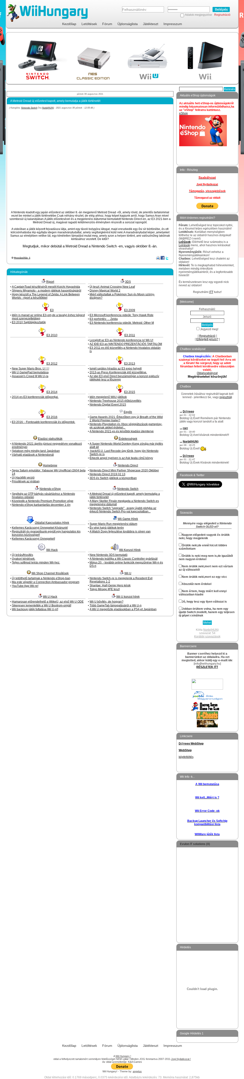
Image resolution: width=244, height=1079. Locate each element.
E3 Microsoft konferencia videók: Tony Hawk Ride (121, 315)
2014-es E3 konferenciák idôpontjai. (35, 397)
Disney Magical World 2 (105, 290)
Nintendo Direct (128, 465)
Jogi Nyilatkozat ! (181, 1059)
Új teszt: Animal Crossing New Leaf (112, 286)
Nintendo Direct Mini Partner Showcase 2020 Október (124, 470)
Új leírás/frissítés (22, 555)
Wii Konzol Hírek (130, 550)
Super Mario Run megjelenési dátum (113, 524)
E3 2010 (51, 335)
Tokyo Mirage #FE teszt (105, 589)
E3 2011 (129, 335)
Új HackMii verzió (23, 477)
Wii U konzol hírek (128, 596)
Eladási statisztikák (50, 438)
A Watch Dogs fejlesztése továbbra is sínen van (120, 531)
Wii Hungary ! (123, 1056)
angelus (137, 1071)
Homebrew (50, 465)
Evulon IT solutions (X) (195, 844)
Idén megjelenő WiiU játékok (108, 397)
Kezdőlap (69, 24)
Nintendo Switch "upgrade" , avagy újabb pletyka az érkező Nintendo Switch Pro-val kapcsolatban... (123, 509)
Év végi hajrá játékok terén (107, 527)
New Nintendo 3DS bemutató (108, 555)
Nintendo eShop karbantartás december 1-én (41, 504)
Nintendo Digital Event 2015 (108, 404)
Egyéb (128, 412)
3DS (128, 281)
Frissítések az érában (26, 481)
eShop (183, 113)
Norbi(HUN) (48, 108)
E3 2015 (129, 392)
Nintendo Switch (29, 108)
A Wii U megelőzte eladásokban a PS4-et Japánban (123, 609)
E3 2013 (129, 363)
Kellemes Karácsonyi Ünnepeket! (33, 538)
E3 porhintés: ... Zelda (104, 319)
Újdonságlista (127, 24)
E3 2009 (129, 310)
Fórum (107, 24)
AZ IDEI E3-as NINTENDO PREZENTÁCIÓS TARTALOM (126, 344)
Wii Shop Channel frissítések (50, 573)
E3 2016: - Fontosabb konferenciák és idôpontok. (43, 422)
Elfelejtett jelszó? (207, 339)
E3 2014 (51, 392)
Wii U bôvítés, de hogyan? (106, 601)
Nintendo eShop (50, 488)
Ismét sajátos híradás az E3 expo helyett (116, 368)
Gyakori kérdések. (23, 558)
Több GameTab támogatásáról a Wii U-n (116, 605)
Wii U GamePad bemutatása (30, 372)
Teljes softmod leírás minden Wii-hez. (36, 562)
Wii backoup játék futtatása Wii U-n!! (35, 609)
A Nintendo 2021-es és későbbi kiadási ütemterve (122, 431)
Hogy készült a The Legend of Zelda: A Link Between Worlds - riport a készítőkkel (46, 296)
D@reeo (188, 411)
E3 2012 (51, 363)
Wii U (127, 573)
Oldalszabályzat (207, 373)
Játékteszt (150, 24)
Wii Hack (52, 550)
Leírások (185, 242)
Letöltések (89, 24)
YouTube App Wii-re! (25, 586)
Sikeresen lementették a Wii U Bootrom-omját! (41, 605)
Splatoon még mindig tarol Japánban (36, 451)
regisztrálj (225, 397)
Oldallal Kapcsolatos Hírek (52, 522)
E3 (52, 310)
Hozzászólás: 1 (22, 258)
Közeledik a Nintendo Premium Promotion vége (42, 501)
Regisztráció (222, 14)
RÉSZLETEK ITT (207, 667)
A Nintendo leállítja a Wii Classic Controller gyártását (124, 558)
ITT (211, 292)
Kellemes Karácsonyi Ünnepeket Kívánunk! (40, 527)
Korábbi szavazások (207, 636)
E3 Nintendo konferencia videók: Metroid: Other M (122, 322)
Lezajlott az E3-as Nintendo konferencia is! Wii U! (121, 340)
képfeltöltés (186, 757)
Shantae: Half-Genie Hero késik (110, 585)
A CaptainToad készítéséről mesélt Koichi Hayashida (46, 286)
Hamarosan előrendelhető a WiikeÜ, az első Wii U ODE (48, 601)
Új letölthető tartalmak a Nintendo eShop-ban (41, 578)
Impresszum (172, 24)
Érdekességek (128, 438)
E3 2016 (51, 417)
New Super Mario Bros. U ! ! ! (30, 368)
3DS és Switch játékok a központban (113, 478)
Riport (50, 281)
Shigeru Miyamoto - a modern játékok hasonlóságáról (46, 290)
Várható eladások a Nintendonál (33, 454)
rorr (185, 428)
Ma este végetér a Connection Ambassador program (45, 582)
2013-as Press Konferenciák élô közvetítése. (118, 372)
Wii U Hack (50, 596)
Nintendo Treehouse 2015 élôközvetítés (115, 400)
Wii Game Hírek (128, 519)
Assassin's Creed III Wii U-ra (30, 376)
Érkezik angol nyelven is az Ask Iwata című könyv (121, 458)
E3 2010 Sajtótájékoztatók (29, 322)
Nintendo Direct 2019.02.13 (107, 474)
